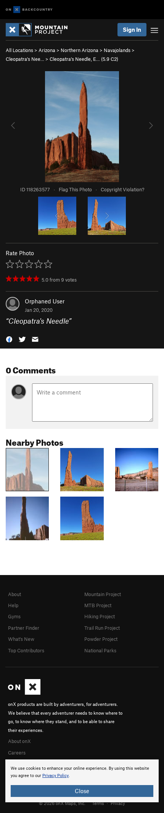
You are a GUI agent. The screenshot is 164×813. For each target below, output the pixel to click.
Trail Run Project (102, 628)
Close (82, 790)
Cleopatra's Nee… (25, 59)
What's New (21, 639)
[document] (82, 781)
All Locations (19, 50)
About (14, 594)
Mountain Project (102, 594)
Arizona (47, 50)
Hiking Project (99, 616)
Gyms (14, 616)
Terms (98, 803)
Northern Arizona (79, 50)
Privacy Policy (55, 775)
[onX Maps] (24, 693)
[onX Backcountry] (29, 9)
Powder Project (100, 639)
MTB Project (97, 605)
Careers (17, 752)
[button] (9, 338)
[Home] (40, 29)
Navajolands (117, 50)
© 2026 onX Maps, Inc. (62, 803)
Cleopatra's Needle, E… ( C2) (84, 59)
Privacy (118, 803)
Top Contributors (26, 650)
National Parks (100, 650)
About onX (19, 741)
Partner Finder (23, 628)
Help (13, 605)
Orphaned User (44, 301)
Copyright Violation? (122, 189)
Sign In (132, 29)
